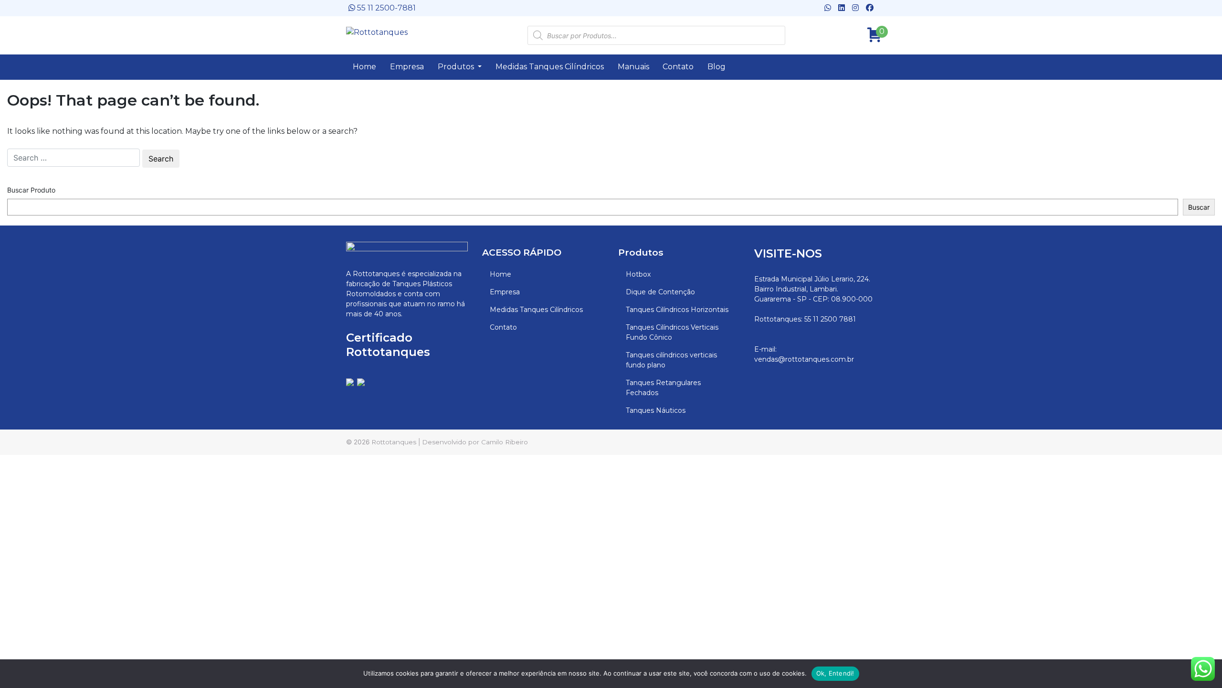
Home (364, 66)
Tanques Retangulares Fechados (663, 387)
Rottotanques (393, 442)
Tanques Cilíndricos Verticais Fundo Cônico (672, 332)
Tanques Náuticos (655, 410)
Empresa (407, 66)
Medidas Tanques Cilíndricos (549, 66)
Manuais (633, 66)
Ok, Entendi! (835, 673)
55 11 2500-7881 (385, 7)
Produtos (457, 66)
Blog (716, 66)
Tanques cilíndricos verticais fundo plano (671, 360)
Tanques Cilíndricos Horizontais (677, 309)
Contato (678, 66)
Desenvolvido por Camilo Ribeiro (475, 442)
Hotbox (638, 274)
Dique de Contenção (660, 292)
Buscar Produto (31, 190)
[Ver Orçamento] (871, 31)
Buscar (1199, 207)
